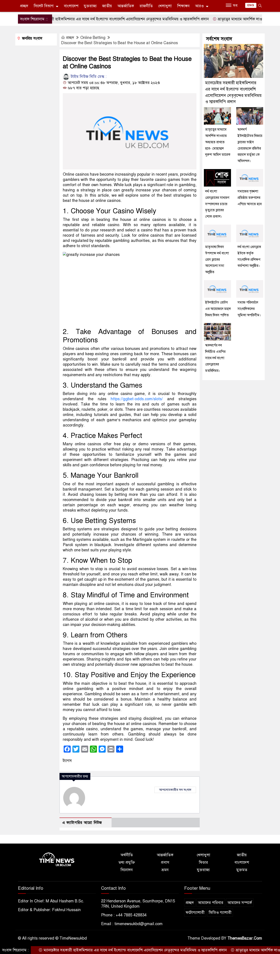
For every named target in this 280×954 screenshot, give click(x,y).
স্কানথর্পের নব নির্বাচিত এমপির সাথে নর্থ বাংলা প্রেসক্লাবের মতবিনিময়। (215, 358)
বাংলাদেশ (71, 5)
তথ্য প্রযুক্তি (126, 862)
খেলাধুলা (165, 5)
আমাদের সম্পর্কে (240, 902)
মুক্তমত (241, 869)
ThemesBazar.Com (245, 938)
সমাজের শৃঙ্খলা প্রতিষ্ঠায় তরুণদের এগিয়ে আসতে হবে (250, 197)
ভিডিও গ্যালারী (220, 912)
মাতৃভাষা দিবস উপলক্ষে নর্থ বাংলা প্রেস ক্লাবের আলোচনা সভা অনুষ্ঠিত (217, 259)
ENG (250, 5)
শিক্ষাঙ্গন (183, 5)
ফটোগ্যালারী (195, 912)
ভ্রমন (165, 869)
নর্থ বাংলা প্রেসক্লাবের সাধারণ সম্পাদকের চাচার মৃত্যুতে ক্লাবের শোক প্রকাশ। (217, 204)
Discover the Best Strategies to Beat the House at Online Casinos (119, 42)
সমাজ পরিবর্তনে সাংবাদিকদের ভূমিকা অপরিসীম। (249, 308)
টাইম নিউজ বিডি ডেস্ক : (88, 76)
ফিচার (203, 862)
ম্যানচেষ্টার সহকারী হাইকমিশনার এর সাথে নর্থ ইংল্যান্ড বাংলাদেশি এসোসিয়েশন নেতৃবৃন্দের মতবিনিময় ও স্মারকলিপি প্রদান (99, 19)
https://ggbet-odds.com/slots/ (137, 399)
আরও (199, 5)
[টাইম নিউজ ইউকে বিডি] (57, 859)
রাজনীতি (146, 5)
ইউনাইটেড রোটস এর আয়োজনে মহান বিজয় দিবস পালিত (218, 308)
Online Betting (92, 37)
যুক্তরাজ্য (90, 5)
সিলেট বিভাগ (44, 5)
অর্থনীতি (127, 855)
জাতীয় (107, 5)
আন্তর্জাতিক (125, 5)
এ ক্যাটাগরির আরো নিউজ (82, 822)
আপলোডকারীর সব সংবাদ (175, 790)
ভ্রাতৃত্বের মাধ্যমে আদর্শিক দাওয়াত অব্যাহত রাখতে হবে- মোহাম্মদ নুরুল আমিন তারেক (217, 142)
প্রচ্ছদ (24, 5)
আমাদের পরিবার (210, 902)
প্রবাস (165, 862)
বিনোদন (127, 869)
